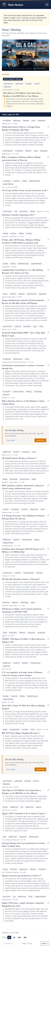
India (4, 837)
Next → (45, 943)
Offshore (28, 151)
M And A (37, 84)
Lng (16, 211)
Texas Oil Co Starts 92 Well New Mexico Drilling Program (23, 707)
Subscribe (40, 440)
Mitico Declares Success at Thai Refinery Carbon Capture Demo (23, 402)
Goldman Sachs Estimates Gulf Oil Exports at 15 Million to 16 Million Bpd (23, 550)
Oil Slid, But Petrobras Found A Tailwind (20, 579)
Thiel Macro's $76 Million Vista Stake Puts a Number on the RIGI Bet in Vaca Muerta (22, 94)
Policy (33, 121)
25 (9, 937)
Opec (35, 326)
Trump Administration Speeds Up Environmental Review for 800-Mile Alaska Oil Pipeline (23, 301)
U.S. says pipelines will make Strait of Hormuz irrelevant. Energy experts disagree (22, 674)
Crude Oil (16, 181)
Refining (28, 392)
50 (14, 937)
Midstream (16, 121)
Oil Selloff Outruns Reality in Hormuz (18, 458)
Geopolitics (27, 326)
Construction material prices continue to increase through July (23, 367)
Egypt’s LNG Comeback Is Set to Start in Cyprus (23, 813)
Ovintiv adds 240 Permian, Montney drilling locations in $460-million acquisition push (21, 241)
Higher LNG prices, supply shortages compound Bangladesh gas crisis (23, 904)
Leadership (41, 633)
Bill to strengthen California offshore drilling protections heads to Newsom (21, 158)
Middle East (7, 452)
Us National (7, 121)
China (5, 633)
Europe (5, 807)
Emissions (6, 395)
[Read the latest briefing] (25, 55)
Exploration (19, 84)
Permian (13, 233)
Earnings (29, 84)
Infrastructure (31, 294)
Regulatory (7, 87)
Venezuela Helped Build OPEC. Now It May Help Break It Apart (23, 334)
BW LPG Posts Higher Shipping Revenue (20, 732)
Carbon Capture (18, 392)
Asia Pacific (6, 392)
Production (31, 633)
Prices (27, 359)
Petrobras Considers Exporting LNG (17, 214)
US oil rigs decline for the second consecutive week (24, 190)
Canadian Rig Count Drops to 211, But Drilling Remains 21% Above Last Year (22, 271)
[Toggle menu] (47, 4)
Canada (5, 233)
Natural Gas (24, 211)
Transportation (27, 540)
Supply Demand (8, 543)
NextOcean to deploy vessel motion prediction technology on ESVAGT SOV (22, 610)
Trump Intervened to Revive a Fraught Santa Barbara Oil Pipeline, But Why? (21, 128)
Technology (38, 392)
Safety (34, 479)
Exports (32, 211)
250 (24, 937)
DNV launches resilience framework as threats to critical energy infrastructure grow (23, 487)
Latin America (8, 84)
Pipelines (26, 121)
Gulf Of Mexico (8, 151)
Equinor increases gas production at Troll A (20, 875)
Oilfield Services (34, 181)
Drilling (24, 181)
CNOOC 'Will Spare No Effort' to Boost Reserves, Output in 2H (23, 640)
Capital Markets (8, 184)
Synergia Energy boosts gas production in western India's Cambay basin (23, 844)
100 (19, 937)
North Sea (6, 603)
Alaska (5, 294)
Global (5, 479)
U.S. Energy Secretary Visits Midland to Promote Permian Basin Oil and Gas (23, 517)
